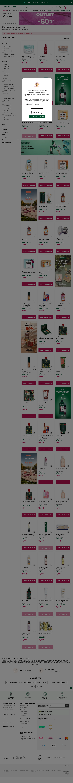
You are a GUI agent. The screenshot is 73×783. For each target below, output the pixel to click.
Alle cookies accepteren (37, 116)
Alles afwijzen (36, 112)
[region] (37, 99)
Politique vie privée (37, 104)
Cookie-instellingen (37, 108)
